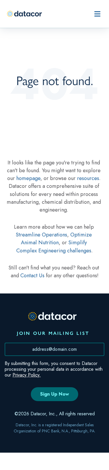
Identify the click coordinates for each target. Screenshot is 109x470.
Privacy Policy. (26, 375)
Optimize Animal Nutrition (57, 238)
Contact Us (32, 275)
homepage (28, 178)
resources (88, 178)
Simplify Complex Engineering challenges (53, 246)
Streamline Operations (41, 234)
